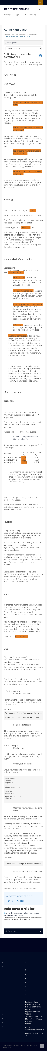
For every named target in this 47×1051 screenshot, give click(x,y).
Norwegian (8, 15)
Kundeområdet (9, 34)
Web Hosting (33, 34)
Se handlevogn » (31, 15)
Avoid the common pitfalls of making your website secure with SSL (22, 914)
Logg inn (17, 15)
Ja (11, 900)
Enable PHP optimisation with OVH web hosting (26, 437)
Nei (22, 900)
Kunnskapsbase (21, 34)
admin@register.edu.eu (35, 1030)
